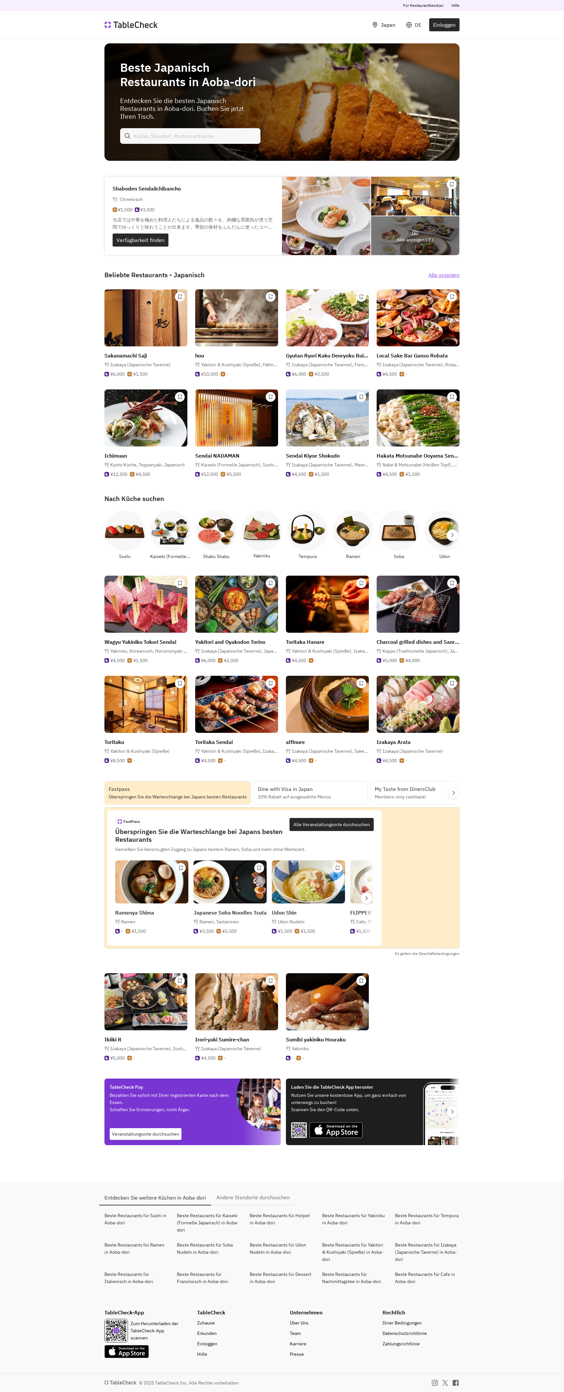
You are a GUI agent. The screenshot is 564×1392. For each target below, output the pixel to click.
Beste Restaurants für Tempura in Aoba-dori (427, 1219)
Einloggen (444, 25)
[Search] (127, 136)
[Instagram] (435, 1383)
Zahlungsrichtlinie (401, 1344)
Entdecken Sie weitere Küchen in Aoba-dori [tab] (155, 1197)
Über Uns (299, 1323)
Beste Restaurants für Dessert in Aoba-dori (280, 1277)
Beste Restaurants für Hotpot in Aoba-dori (280, 1219)
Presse (297, 1354)
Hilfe (455, 5)
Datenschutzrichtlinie (405, 1333)
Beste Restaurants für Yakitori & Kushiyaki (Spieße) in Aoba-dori (353, 1252)
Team (295, 1333)
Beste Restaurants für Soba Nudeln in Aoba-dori (205, 1248)
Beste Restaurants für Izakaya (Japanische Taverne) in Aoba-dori (426, 1252)
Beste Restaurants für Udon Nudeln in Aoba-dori (278, 1248)
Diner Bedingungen (402, 1323)
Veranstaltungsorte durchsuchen (145, 1134)
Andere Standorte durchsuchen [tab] (253, 1197)
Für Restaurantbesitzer (423, 5)
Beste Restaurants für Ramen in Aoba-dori (134, 1248)
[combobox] (190, 136)
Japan (388, 25)
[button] (239, 364)
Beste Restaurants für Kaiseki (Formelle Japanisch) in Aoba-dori (208, 1223)
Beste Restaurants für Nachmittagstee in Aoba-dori (351, 1277)
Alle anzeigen (444, 275)
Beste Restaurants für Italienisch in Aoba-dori (128, 1277)
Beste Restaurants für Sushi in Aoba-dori (135, 1219)
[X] (445, 1383)
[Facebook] (456, 1383)
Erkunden (207, 1333)
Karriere (298, 1344)
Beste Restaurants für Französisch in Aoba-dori (202, 1277)
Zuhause (206, 1323)
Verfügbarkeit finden (140, 240)
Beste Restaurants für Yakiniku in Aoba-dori (353, 1219)
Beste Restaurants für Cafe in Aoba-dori (425, 1277)
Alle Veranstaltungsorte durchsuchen (331, 824)
